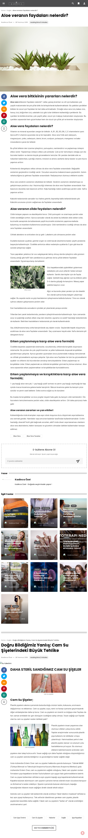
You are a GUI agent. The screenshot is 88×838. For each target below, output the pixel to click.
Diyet (7, 538)
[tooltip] (4, 97)
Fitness (15, 510)
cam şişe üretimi (19, 818)
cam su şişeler (37, 818)
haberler (52, 818)
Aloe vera (17, 436)
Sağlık (8, 510)
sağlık (63, 818)
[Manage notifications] (82, 833)
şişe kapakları (77, 818)
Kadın (74, 506)
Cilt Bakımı (46, 508)
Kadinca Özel (6, 22)
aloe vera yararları (33, 436)
